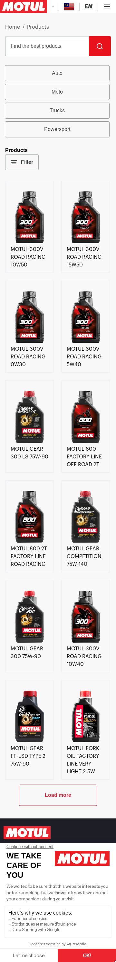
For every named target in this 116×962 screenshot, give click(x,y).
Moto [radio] (57, 92)
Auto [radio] (57, 73)
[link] (29, 241)
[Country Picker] (69, 6)
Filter (27, 162)
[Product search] (53, 6)
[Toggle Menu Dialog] (107, 6)
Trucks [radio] (57, 110)
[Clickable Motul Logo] (23, 6)
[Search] (100, 46)
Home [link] (12, 27)
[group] (58, 101)
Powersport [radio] (57, 129)
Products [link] (38, 27)
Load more (58, 795)
